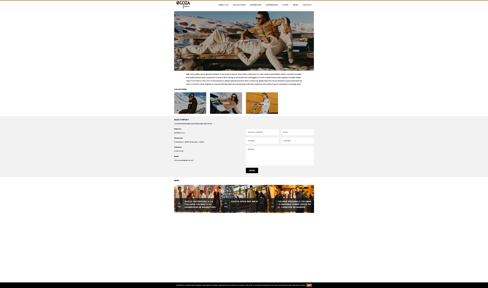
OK (309, 285)
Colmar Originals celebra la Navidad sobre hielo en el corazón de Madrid (294, 204)
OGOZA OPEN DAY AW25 (244, 201)
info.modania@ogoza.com (183, 160)
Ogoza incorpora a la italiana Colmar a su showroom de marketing (200, 204)
